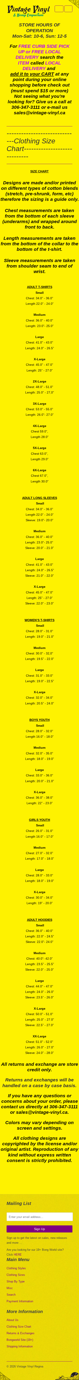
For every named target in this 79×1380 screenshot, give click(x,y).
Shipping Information (20, 1346)
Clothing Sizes (16, 1275)
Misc (10, 1288)
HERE (18, 1254)
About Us (12, 1320)
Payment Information (20, 1301)
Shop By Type (16, 1281)
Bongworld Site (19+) (20, 1339)
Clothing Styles (16, 1268)
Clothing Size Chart (19, 1326)
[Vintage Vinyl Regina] (28, 11)
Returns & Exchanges (20, 1333)
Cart (68, 9)
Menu (59, 9)
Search (11, 1294)
